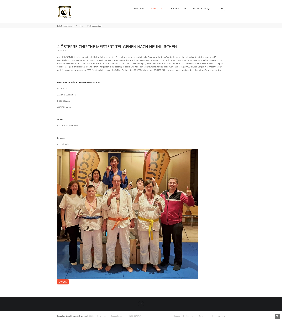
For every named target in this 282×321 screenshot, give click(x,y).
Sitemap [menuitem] (189, 316)
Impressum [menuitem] (220, 316)
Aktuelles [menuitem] (156, 8)
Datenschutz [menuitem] (204, 316)
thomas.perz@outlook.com (111, 316)
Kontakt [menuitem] (177, 316)
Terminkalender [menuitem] (177, 8)
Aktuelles (79, 26)
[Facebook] (141, 304)
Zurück (63, 281)
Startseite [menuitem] (139, 8)
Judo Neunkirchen (64, 26)
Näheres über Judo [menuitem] (203, 8)
